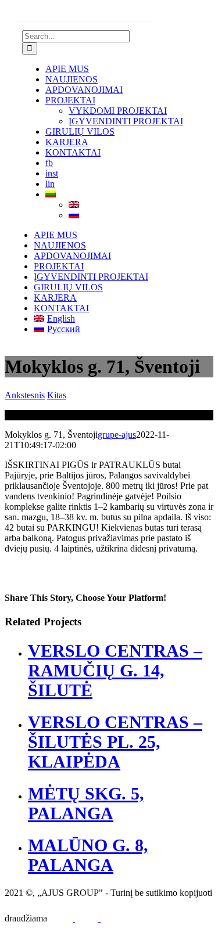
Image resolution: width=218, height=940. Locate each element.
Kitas (56, 395)
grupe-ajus (117, 435)
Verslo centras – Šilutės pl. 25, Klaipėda (115, 741)
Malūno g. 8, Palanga (88, 854)
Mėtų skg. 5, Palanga (86, 803)
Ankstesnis (25, 395)
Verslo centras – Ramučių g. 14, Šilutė (115, 670)
